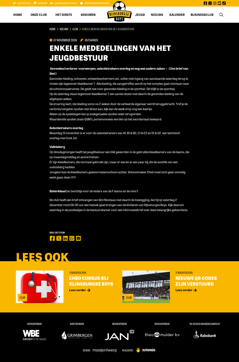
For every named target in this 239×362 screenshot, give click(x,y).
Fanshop (42, 3)
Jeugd (140, 14)
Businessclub (202, 14)
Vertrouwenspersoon (97, 3)
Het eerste (63, 14)
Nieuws (157, 14)
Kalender (177, 14)
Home (17, 14)
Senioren (88, 14)
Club (75, 29)
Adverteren (24, 3)
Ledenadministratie (65, 3)
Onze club (39, 14)
